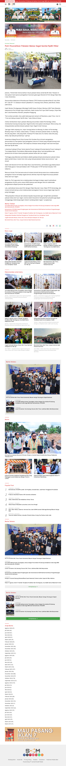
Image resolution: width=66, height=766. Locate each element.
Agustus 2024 (8, 683)
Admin (9, 48)
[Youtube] (36, 755)
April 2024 (7, 692)
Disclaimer (42, 759)
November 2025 (9, 648)
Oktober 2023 (8, 705)
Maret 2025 (8, 667)
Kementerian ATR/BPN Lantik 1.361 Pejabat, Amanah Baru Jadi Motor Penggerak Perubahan (33, 489)
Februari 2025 (8, 669)
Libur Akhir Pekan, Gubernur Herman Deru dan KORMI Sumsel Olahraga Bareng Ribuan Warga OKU (34, 510)
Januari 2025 (8, 671)
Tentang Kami (11, 759)
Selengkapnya (32, 586)
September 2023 (9, 708)
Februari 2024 (8, 696)
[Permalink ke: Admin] (6, 49)
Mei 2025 (7, 662)
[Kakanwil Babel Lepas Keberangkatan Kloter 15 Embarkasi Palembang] (47, 466)
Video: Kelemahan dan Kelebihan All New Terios (21, 499)
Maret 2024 (8, 694)
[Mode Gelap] (57, 4)
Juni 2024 (7, 687)
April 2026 (7, 637)
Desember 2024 (9, 674)
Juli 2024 (7, 685)
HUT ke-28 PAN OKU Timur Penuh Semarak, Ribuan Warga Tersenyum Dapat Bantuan (29, 397)
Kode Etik (19, 759)
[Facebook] (24, 755)
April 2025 (7, 664)
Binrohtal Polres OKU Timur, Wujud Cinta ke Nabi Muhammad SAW (22, 220)
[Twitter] (27, 755)
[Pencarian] (60, 4)
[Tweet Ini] (50, 226)
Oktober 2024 (8, 678)
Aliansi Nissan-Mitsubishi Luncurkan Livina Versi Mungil (23, 504)
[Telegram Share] (56, 226)
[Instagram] (33, 755)
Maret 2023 (8, 721)
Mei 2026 (7, 635)
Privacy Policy (27, 759)
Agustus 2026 (8, 628)
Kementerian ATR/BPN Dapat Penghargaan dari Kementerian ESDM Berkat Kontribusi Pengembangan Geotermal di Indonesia (32, 210)
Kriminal (7, 43)
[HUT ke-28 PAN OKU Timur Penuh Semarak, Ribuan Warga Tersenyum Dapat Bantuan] (33, 379)
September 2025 (9, 653)
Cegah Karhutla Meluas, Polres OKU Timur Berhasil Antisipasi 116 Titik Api (24, 217)
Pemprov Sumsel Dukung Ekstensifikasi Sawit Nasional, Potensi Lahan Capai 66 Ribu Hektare (29, 578)
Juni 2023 (7, 715)
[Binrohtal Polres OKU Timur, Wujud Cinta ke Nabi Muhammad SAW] (52, 255)
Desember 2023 (9, 701)
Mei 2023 (7, 717)
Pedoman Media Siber (52, 759)
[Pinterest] (30, 755)
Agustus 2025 (8, 655)
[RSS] (42, 755)
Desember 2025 (9, 646)
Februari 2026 (8, 642)
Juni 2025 (7, 660)
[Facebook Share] (47, 226)
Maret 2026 (8, 639)
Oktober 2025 (8, 651)
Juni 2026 (7, 633)
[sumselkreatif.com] (11, 4)
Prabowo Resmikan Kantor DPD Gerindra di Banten (22, 494)
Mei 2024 (7, 689)
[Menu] (6, 4)
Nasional (12, 43)
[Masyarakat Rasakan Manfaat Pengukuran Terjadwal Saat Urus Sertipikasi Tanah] (13, 255)
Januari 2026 (8, 644)
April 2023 (7, 719)
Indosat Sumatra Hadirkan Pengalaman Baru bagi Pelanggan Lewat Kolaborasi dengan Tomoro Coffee (18, 477)
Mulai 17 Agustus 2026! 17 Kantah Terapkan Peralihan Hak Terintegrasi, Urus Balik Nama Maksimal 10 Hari (33, 213)
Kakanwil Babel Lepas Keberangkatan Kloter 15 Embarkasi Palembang (46, 476)
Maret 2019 (8, 724)
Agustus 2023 (8, 710)
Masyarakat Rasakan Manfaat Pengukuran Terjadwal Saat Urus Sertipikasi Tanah (27, 215)
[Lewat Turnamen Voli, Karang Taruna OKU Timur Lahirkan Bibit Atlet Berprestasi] (10, 410)
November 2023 (9, 703)
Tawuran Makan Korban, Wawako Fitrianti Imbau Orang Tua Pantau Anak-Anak (30, 515)
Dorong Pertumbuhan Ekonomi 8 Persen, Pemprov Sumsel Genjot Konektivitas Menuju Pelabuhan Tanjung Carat (31, 455)
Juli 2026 (7, 630)
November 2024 (9, 676)
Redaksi (35, 759)
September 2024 (9, 680)
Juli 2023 (7, 712)
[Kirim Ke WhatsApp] (60, 226)
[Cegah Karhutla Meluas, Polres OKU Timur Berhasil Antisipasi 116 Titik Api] (33, 255)
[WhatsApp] (39, 755)
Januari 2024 (8, 699)
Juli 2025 (7, 658)
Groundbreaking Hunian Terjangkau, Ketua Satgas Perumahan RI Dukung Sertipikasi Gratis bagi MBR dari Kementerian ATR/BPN (32, 206)
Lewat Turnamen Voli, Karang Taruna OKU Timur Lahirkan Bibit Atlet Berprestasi (36, 409)
